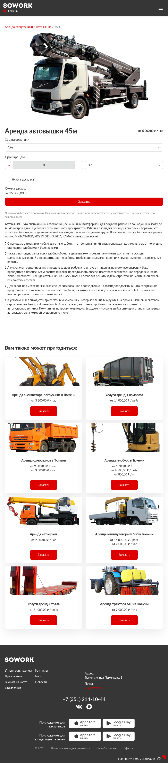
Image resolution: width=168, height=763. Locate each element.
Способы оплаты (106, 748)
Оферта (128, 748)
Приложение (13, 676)
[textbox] (44, 165)
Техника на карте (16, 682)
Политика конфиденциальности (70, 748)
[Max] (89, 707)
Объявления (13, 688)
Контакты (41, 670)
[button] (84, 202)
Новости (41, 682)
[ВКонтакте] (79, 707)
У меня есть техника (18, 670)
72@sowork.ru (94, 688)
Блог (38, 676)
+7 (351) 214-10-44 (84, 699)
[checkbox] (84, 179)
